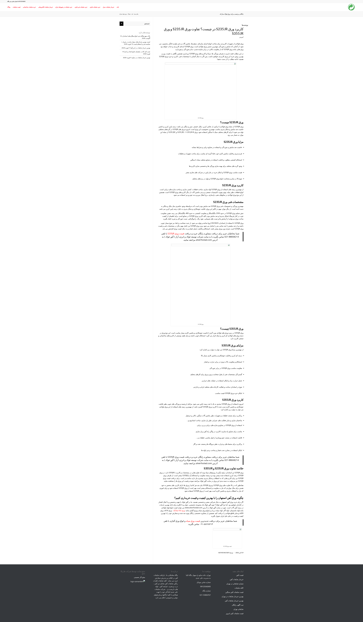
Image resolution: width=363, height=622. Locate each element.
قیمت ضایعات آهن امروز (234, 613)
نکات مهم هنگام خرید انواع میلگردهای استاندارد (136, 36)
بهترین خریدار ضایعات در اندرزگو (140, 48)
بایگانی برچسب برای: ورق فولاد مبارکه (231, 14)
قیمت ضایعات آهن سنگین (234, 592)
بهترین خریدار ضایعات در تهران (232, 596)
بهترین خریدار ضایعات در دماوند (141, 58)
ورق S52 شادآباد (179, 510)
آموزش (241, 37)
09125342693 (205, 586)
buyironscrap (223, 552)
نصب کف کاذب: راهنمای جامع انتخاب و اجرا (137, 52)
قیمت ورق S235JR (176, 233)
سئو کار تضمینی (139, 577)
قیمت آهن (239, 575)
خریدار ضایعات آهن (236, 579)
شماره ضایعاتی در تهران (234, 583)
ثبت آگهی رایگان (237, 605)
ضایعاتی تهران (238, 609)
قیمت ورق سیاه (193, 520)
